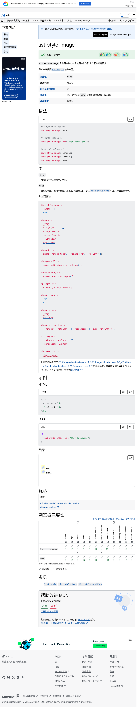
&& (72, 340)
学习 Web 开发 (115, 666)
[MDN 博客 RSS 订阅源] (23, 677)
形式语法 (45, 197)
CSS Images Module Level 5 (104, 362)
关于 (56, 662)
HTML (43, 384)
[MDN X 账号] (13, 677)
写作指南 (85, 671)
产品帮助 (58, 686)
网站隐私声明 (28, 696)
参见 (5, 51)
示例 (5, 38)
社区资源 (85, 666)
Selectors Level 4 (86, 366)
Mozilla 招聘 (60, 671)
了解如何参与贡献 (49, 611)
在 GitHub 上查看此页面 (52, 623)
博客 (56, 666)
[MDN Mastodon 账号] (18, 677)
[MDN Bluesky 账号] (8, 677)
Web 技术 (112, 662)
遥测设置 (44, 696)
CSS (42, 419)
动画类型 (44, 101)
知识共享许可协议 (78, 702)
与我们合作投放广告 (63, 676)
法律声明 (57, 696)
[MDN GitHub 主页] (3, 677)
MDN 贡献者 (84, 619)
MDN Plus (59, 681)
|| (90, 328)
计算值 (43, 95)
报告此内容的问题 (76, 623)
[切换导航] (134, 15)
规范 (5, 43)
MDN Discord (87, 676)
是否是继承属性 (47, 88)
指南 (110, 671)
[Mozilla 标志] (10, 696)
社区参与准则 (72, 696)
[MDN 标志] (7, 656)
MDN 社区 (86, 662)
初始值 (43, 76)
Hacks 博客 (113, 686)
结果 (42, 450)
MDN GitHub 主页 (89, 681)
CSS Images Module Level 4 (72, 362)
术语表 (111, 681)
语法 (5, 34)
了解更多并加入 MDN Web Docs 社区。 (94, 28)
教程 (110, 676)
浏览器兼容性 (9, 47)
